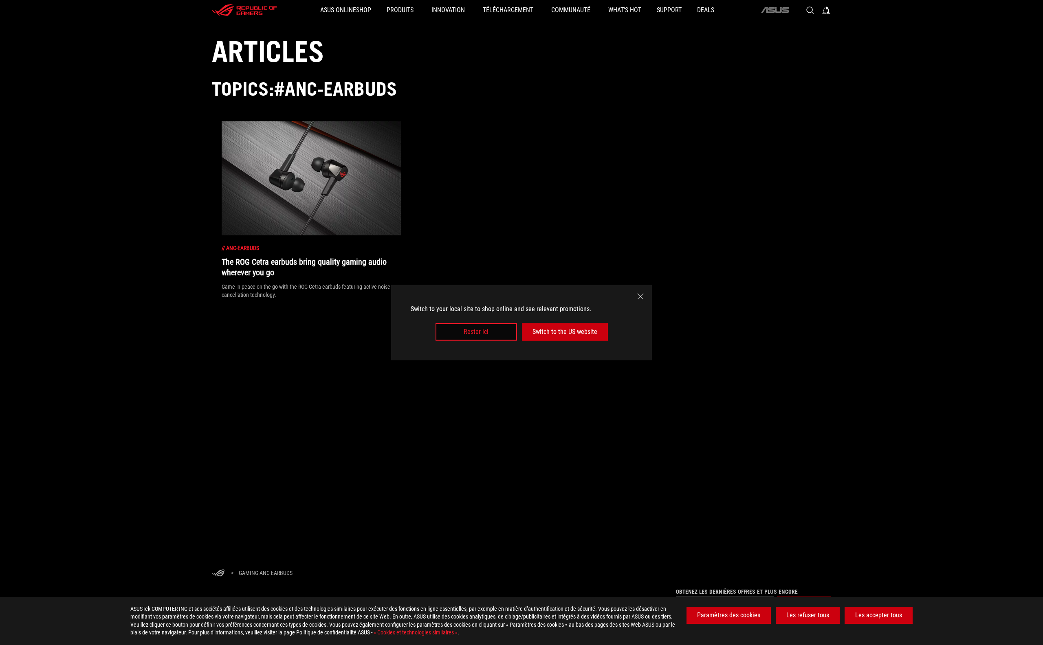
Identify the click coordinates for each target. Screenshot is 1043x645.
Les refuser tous (807, 615)
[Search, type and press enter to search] (810, 10)
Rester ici (476, 332)
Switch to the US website (565, 332)
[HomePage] (218, 573)
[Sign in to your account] (826, 10)
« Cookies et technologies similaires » (416, 632)
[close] (640, 296)
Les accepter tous (878, 615)
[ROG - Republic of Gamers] (244, 10)
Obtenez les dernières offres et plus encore (737, 591)
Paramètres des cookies (728, 615)
